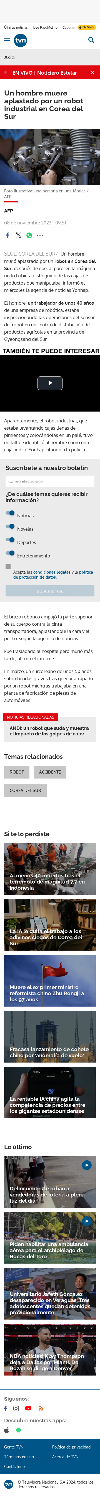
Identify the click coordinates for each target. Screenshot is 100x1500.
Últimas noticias (16, 27)
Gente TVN (13, 1447)
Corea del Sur (25, 790)
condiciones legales (52, 572)
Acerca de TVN (65, 1456)
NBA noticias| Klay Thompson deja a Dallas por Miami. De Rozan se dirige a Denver (47, 1362)
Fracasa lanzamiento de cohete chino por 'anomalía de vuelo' (49, 1052)
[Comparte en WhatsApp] (29, 235)
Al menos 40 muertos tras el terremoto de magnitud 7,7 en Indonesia (47, 881)
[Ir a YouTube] (29, 1408)
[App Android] (19, 1430)
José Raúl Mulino (45, 27)
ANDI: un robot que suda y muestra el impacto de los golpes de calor (49, 730)
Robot (17, 772)
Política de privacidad (71, 1447)
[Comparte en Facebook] (7, 235)
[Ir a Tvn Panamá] (48, 40)
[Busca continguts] (91, 40)
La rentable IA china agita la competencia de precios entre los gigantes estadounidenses (47, 1105)
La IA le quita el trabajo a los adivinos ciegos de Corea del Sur (46, 937)
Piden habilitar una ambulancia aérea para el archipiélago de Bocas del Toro (49, 1250)
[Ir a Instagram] (17, 1408)
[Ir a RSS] (42, 1408)
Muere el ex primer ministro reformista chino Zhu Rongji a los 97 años (47, 993)
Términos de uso (19, 1456)
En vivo (88, 27)
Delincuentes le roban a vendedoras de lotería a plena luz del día (47, 1194)
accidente (50, 772)
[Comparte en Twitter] (18, 235)
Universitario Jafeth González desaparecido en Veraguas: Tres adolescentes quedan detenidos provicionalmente (50, 1303)
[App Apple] (7, 1430)
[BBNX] (8, 1484)
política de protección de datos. (53, 574)
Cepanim (69, 27)
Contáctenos (15, 1466)
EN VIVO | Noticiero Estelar (44, 73)
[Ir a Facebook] (6, 1408)
